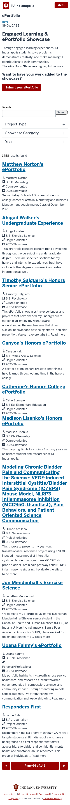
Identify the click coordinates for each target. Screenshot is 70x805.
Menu (61, 5)
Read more (58, 334)
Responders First (21, 707)
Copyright (13, 798)
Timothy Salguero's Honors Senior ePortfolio (33, 283)
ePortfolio (11, 16)
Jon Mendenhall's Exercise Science (32, 585)
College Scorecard (27, 794)
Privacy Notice (59, 794)
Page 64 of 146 (28, 767)
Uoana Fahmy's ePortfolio (32, 645)
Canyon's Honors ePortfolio (34, 343)
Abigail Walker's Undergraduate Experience (32, 220)
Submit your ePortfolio (21, 87)
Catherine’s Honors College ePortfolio (33, 389)
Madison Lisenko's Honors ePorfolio (32, 421)
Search (6, 107)
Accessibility (10, 794)
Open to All (44, 794)
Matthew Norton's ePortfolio (22, 167)
